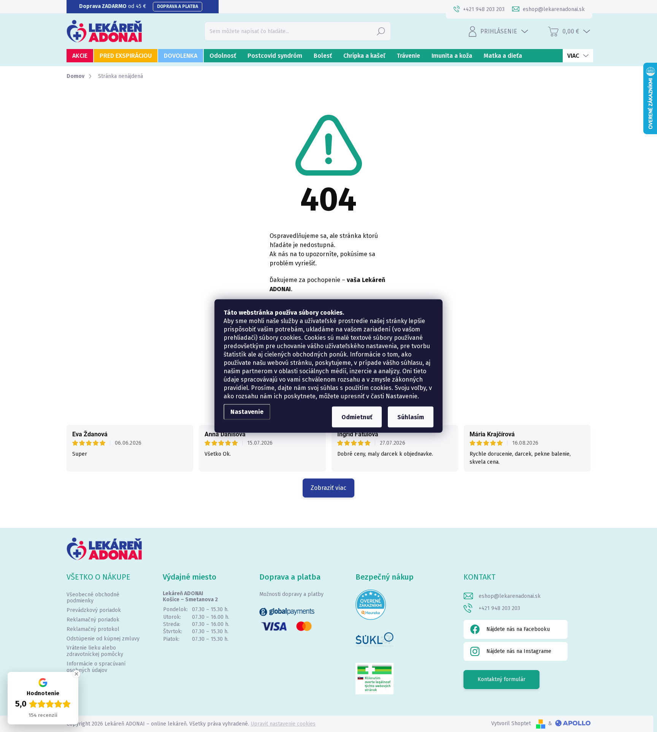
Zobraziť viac (328, 487)
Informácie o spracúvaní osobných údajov (96, 667)
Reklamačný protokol (93, 629)
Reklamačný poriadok (93, 619)
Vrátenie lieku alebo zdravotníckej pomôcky (95, 651)
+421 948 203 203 (499, 608)
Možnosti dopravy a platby (291, 594)
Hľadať (381, 31)
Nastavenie (246, 411)
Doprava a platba (177, 6)
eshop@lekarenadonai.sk (510, 596)
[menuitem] (80, 55)
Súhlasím (410, 417)
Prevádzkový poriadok (94, 610)
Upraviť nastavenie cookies (283, 724)
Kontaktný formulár (501, 679)
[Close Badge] (76, 674)
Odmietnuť (356, 417)
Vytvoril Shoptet (511, 723)
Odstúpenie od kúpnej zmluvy (103, 638)
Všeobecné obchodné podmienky (93, 597)
